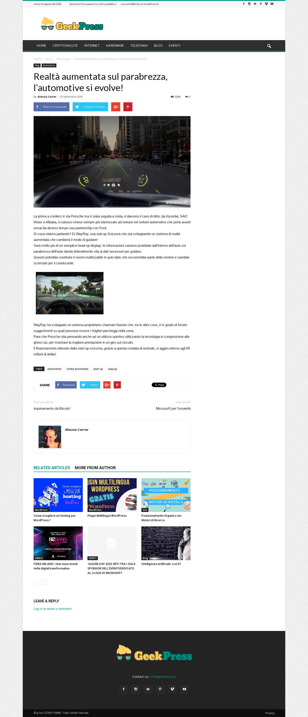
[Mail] (255, 4)
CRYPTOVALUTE (65, 45)
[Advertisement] (192, 24)
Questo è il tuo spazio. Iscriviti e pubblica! (93, 3)
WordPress (41, 509)
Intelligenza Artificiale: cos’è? (161, 564)
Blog (37, 65)
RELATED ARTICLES (52, 467)
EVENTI (174, 45)
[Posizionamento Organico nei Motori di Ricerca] (166, 495)
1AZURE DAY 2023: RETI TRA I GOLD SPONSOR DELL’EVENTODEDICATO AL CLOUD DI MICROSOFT (111, 568)
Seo (145, 509)
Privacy (269, 713)
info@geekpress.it (163, 676)
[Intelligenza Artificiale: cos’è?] (166, 543)
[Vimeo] (266, 4)
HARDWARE (115, 45)
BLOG (158, 45)
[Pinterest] (260, 4)
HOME (41, 45)
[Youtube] (271, 4)
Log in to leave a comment (52, 608)
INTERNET (92, 45)
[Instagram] (249, 4)
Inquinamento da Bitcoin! (52, 408)
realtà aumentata (77, 368)
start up (98, 368)
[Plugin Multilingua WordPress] (112, 495)
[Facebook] (243, 4)
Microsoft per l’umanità (173, 408)
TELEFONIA (139, 45)
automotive (54, 368)
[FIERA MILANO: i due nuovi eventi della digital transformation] (58, 543)
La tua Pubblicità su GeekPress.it (140, 3)
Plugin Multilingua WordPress (107, 515)
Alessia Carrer (47, 96)
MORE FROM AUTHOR (95, 467)
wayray (112, 368)
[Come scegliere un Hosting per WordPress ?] (58, 495)
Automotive (49, 65)
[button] (269, 46)
